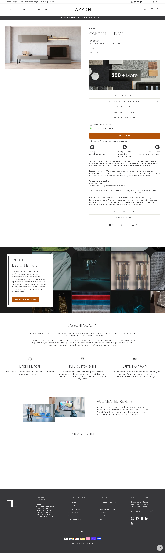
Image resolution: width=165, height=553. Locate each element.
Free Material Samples (108, 509)
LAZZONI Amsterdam (44, 512)
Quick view (23, 468)
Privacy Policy (73, 516)
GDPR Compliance (75, 519)
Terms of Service (74, 506)
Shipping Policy (74, 509)
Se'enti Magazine (106, 506)
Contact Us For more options (124, 101)
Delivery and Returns (125, 112)
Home (91, 29)
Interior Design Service (108, 502)
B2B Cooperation (47, 2)
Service (27, 9)
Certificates (72, 502)
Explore (43, 9)
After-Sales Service (107, 516)
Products (11, 9)
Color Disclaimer (125, 217)
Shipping (103, 43)
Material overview (124, 96)
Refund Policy (73, 513)
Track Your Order (106, 513)
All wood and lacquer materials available (107, 186)
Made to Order (124, 107)
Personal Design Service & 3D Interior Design (21, 2)
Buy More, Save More (124, 117)
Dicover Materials (26, 299)
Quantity (93, 48)
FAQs (101, 519)
